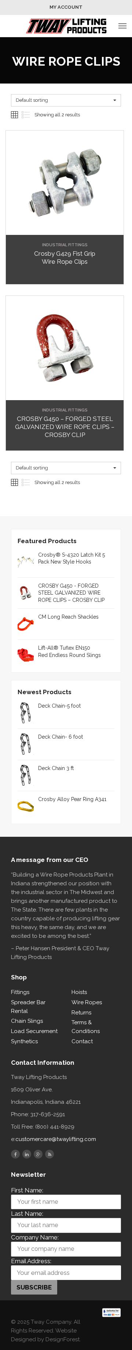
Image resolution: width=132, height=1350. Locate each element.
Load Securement (34, 1031)
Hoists (79, 992)
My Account (66, 7)
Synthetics (24, 1041)
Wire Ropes (87, 1002)
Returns (81, 1012)
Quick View (64, 229)
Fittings (20, 992)
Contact (82, 1041)
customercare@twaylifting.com (55, 1139)
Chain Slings (27, 1021)
